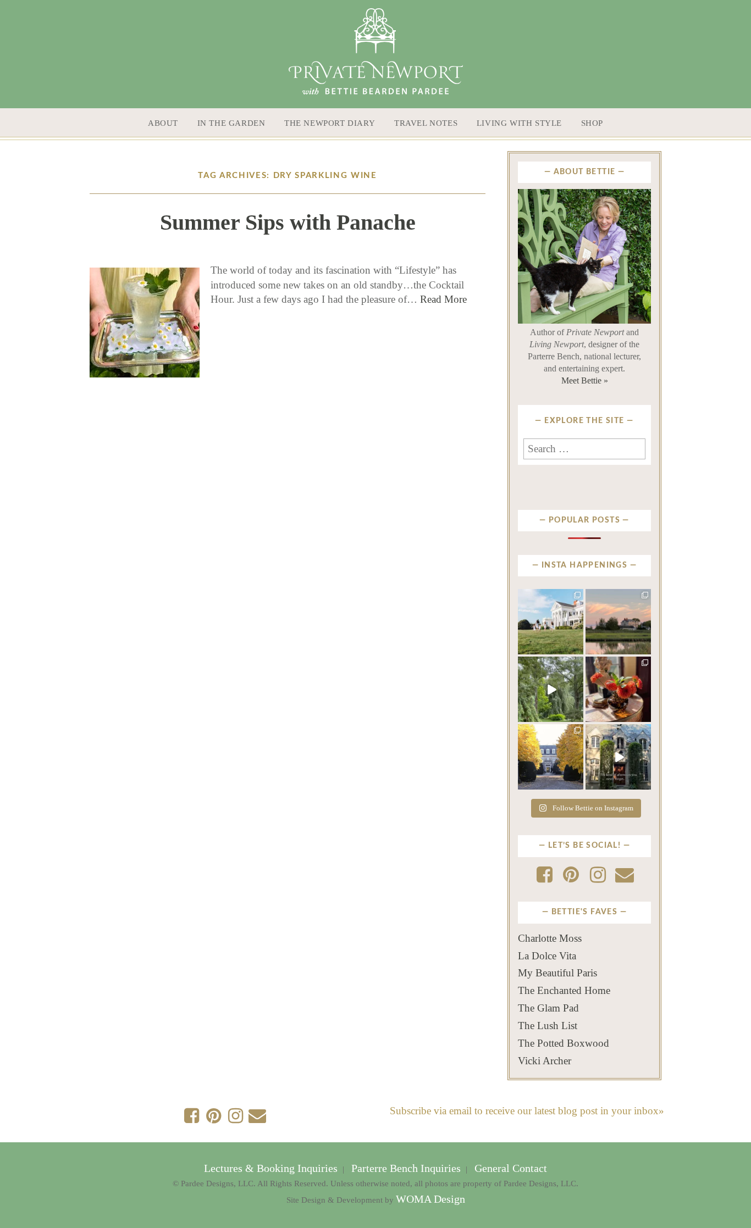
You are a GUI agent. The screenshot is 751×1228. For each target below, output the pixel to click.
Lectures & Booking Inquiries (272, 1168)
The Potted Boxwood (563, 1043)
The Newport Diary (329, 123)
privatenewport (550, 600)
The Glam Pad (548, 1008)
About (163, 123)
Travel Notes (425, 123)
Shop (592, 123)
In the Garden (231, 123)
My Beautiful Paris (557, 973)
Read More (443, 299)
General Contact (509, 1168)
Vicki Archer (544, 1060)
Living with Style (519, 123)
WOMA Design (430, 1199)
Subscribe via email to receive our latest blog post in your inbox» (527, 1110)
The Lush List (547, 1025)
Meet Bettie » (584, 380)
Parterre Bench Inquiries (406, 1168)
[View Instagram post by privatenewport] (576, 648)
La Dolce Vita (547, 956)
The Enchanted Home (564, 990)
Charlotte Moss (550, 938)
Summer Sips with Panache (288, 222)
